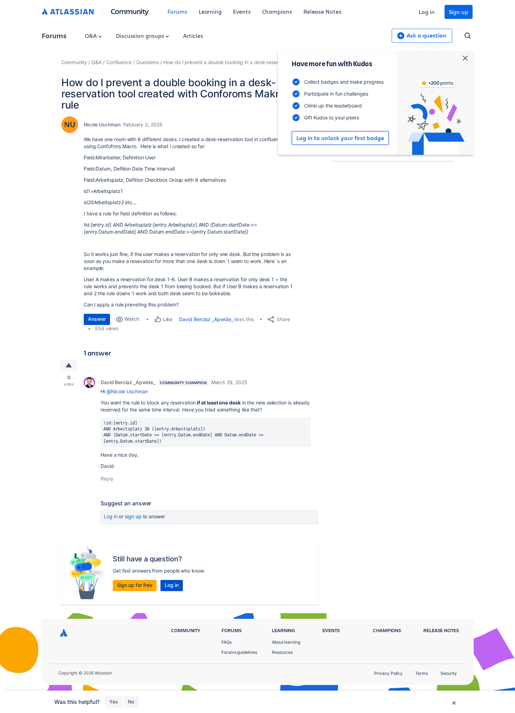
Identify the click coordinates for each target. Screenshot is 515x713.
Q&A (91, 35)
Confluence (119, 62)
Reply (107, 479)
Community (130, 11)
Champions (277, 11)
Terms (421, 673)
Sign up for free (134, 585)
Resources (282, 652)
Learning (210, 11)
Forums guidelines (239, 652)
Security (448, 673)
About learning (286, 642)
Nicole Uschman (102, 124)
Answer (97, 319)
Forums (177, 11)
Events (242, 11)
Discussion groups (141, 35)
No (131, 702)
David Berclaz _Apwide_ (206, 319)
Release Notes (322, 11)
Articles (193, 35)
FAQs (226, 642)
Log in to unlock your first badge (340, 138)
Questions (147, 62)
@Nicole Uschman (127, 391)
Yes (113, 702)
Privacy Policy (388, 673)
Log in (427, 11)
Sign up (458, 11)
